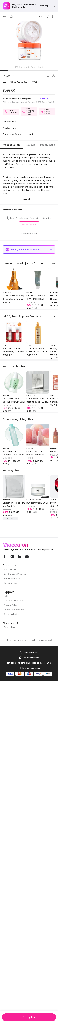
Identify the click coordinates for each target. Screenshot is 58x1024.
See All (26, 199)
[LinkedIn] (19, 557)
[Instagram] (12, 557)
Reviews (30, 145)
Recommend (47, 145)
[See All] (53, 263)
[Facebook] (4, 557)
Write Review (29, 224)
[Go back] (4, 16)
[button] (48, 76)
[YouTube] (27, 557)
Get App (44, 5)
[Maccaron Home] (29, 545)
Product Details (12, 145)
